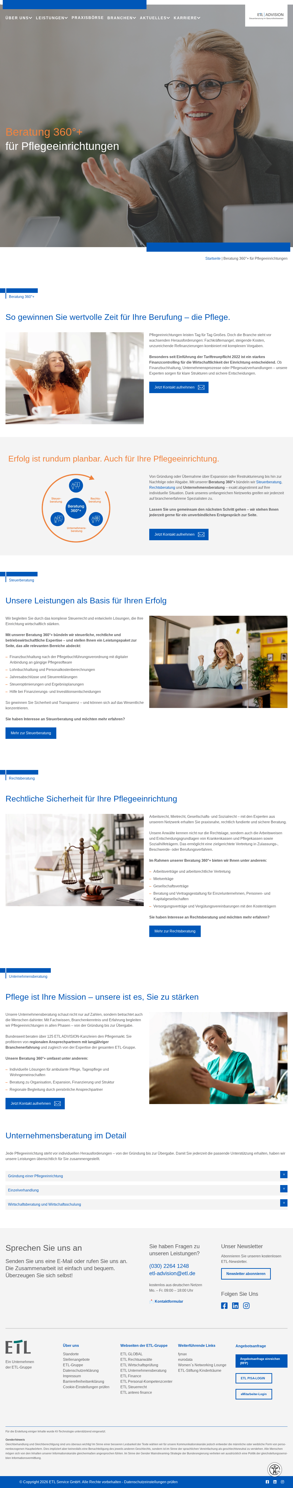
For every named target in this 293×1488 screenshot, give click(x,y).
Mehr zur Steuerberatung (31, 733)
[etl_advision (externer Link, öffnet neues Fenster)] (246, 1305)
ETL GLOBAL (131, 1354)
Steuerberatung (268, 482)
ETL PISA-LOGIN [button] (253, 1378)
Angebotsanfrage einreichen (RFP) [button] (260, 1361)
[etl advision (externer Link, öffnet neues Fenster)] (235, 1305)
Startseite (213, 258)
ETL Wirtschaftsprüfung (139, 1365)
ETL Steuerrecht (133, 1387)
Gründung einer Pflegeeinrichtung (35, 1176)
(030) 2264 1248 (169, 1266)
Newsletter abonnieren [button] (246, 1274)
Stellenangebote (76, 1359)
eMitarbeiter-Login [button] (254, 1394)
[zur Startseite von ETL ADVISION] (266, 16)
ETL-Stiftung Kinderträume (199, 1370)
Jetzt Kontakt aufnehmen (175, 387)
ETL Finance (130, 1376)
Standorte (71, 1354)
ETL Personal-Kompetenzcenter (146, 1381)
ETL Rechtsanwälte (136, 1359)
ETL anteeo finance (136, 1392)
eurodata (185, 1359)
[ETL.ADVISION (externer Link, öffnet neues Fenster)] (224, 1305)
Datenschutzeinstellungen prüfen (151, 1482)
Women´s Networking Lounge (202, 1365)
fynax (182, 1354)
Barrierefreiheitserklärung (83, 1381)
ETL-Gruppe (73, 1365)
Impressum (72, 1376)
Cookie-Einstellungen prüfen (86, 1387)
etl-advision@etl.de (172, 1273)
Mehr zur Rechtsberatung (175, 931)
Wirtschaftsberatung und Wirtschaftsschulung (44, 1204)
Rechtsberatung (162, 487)
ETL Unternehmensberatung (143, 1370)
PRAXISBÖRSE (88, 18)
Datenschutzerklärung (81, 1370)
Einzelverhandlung (23, 1190)
